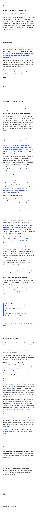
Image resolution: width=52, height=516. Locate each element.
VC (11, 477)
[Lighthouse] (12, 509)
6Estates (23, 178)
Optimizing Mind (15, 184)
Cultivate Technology (13, 270)
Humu (6, 270)
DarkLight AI (12, 186)
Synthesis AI (18, 168)
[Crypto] (10, 509)
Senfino (9, 182)
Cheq (16, 240)
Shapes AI (16, 192)
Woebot (15, 388)
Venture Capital (15, 477)
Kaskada (10, 149)
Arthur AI (26, 147)
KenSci (21, 186)
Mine (25, 227)
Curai (8, 390)
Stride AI (13, 180)
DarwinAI (17, 182)
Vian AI (16, 188)
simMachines (11, 188)
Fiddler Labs (12, 147)
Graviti (6, 149)
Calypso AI (22, 190)
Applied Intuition (20, 147)
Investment (9, 477)
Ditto (15, 190)
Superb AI (21, 149)
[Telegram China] (14, 509)
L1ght (9, 238)
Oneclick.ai (15, 149)
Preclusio (7, 229)
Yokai (6, 170)
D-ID (22, 227)
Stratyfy (25, 186)
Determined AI (8, 192)
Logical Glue (22, 182)
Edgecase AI (12, 168)
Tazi (28, 186)
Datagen (7, 168)
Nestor (21, 270)
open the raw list (16, 323)
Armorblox (7, 227)
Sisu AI (18, 190)
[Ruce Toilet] (11, 509)
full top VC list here (11, 55)
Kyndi (6, 182)
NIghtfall (29, 227)
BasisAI (8, 190)
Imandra (17, 186)
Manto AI (9, 180)
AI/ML (6, 477)
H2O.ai (11, 190)
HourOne (26, 166)
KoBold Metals (15, 370)
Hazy (31, 168)
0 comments (22, 13)
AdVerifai (21, 240)
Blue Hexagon (14, 227)
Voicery (27, 149)
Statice (28, 168)
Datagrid (24, 168)
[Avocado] (15, 509)
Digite (13, 182)
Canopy (19, 227)
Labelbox (7, 147)
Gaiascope (15, 372)
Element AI (20, 188)
